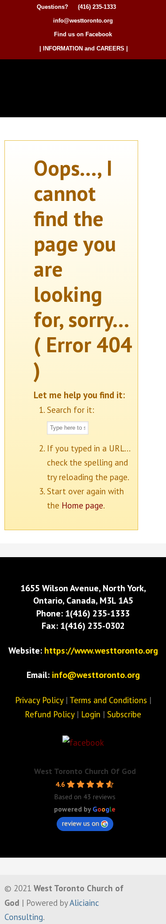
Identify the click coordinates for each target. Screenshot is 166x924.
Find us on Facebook (83, 34)
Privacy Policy (39, 700)
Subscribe (124, 714)
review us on (80, 823)
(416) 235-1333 (97, 7)
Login (90, 714)
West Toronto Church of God (85, 74)
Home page (82, 505)
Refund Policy (49, 714)
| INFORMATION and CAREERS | (83, 48)
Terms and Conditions (108, 700)
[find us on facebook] (83, 742)
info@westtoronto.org (83, 20)
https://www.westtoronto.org (101, 650)
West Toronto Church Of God (85, 771)
